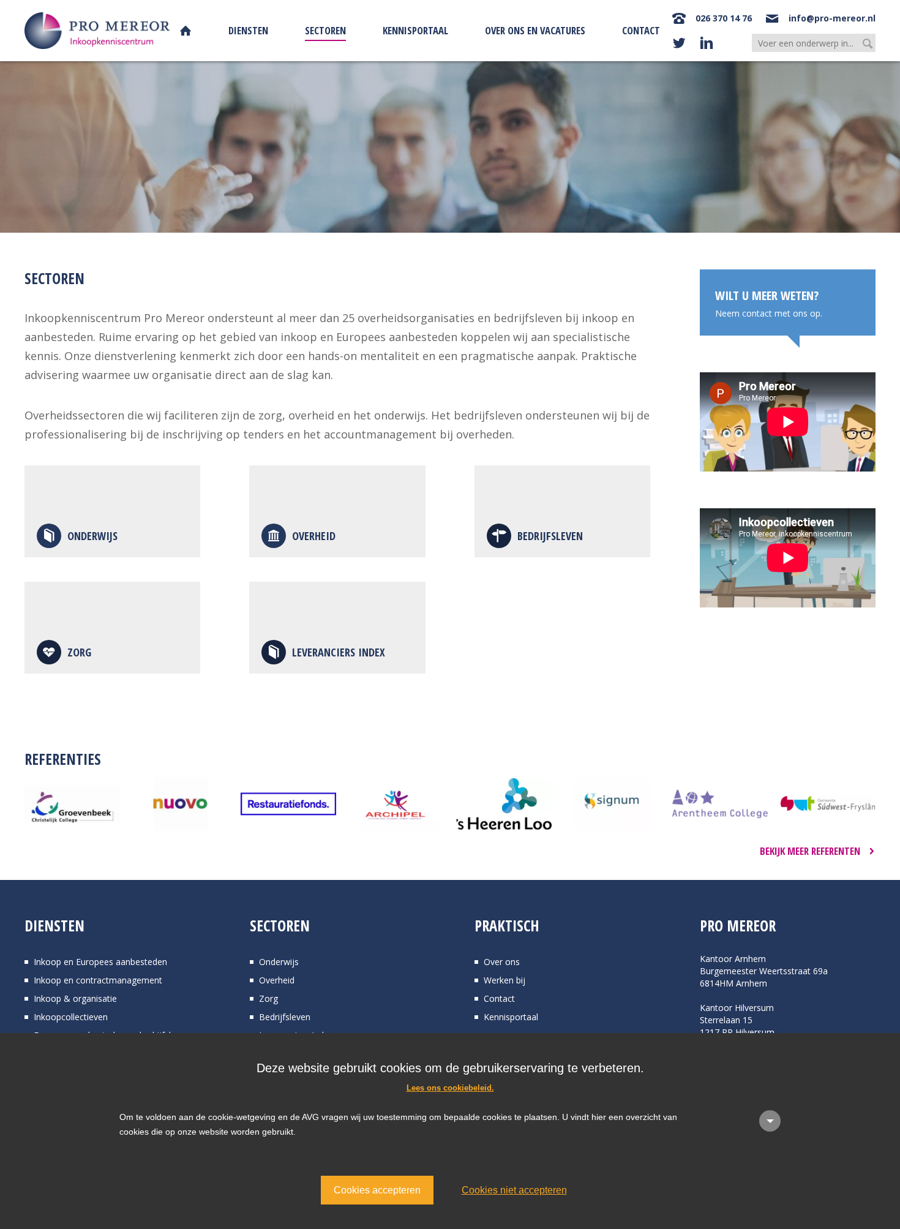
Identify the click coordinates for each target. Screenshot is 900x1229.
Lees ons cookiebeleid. (450, 1087)
